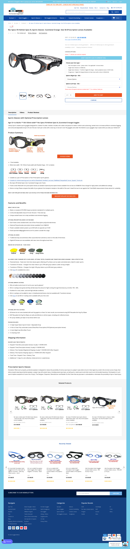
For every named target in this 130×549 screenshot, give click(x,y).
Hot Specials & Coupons (30, 519)
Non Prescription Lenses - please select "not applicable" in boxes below (85, 65)
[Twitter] (17, 527)
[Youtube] (21, 527)
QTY (67, 95)
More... (111, 511)
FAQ (95, 8)
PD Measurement (12, 524)
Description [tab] (12, 112)
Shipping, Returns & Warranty (15, 521)
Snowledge (98, 506)
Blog (108, 8)
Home (9, 23)
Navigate (11, 503)
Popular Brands (87, 503)
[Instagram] (13, 527)
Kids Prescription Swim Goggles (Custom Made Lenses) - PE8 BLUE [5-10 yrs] (93, 470)
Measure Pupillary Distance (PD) (65, 196)
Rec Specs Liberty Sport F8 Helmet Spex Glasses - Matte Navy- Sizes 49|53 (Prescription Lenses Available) (52, 418)
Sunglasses (99, 18)
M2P (48, 475)
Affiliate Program (28, 511)
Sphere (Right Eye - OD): (73, 76)
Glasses (62, 18)
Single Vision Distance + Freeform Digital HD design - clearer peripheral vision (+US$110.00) (90, 70)
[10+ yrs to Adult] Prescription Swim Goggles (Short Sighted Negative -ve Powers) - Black (34, 470)
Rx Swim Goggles (45, 506)
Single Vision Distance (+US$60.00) (76, 67)
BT (110, 506)
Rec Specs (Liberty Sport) (87, 509)
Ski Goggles (43, 511)
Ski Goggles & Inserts (51, 18)
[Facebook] (9, 527)
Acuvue (97, 511)
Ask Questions (43, 33)
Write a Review (32, 33)
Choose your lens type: (73, 63)
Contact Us (102, 8)
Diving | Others (44, 514)
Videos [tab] (22, 112)
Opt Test (76, 8)
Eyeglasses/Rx (44, 516)
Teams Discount (28, 514)
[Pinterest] (25, 527)
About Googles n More (30, 506)
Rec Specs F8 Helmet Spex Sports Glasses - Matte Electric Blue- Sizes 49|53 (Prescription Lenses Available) (77, 418)
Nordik (83, 514)
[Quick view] (29, 431)
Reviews (91, 8)
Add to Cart (98, 95)
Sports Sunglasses (45, 509)
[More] (97, 8)
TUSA (111, 509)
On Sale (42, 519)
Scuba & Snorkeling (74, 18)
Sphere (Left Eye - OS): (73, 84)
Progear (83, 511)
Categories (61, 503)
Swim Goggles (23, 18)
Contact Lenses (89, 18)
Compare (93, 100)
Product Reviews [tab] (33, 112)
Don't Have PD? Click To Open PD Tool (93, 58)
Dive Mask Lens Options (30, 509)
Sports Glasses (35, 18)
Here (14, 270)
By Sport (11, 18)
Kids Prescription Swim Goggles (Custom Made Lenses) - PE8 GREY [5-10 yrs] (113, 470)
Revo (97, 514)
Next (54, 95)
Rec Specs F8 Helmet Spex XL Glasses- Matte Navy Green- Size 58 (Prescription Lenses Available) (103, 418)
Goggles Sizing (65, 156)
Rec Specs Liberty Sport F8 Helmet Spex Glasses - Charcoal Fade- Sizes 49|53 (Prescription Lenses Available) (25, 418)
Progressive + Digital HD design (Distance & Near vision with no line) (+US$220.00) (88, 72)
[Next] (119, 411)
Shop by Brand (84, 8)
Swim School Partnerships (30, 516)
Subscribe (116, 493)
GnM (9, 475)
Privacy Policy (44, 521)
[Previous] (10, 411)
